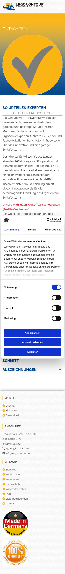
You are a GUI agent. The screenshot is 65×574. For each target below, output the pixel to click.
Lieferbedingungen (17, 498)
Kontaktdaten (13, 474)
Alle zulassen (32, 332)
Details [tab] (32, 229)
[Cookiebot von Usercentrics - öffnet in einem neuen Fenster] (46, 220)
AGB (8, 493)
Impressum (12, 479)
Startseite (11, 469)
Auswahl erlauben (32, 342)
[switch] (56, 297)
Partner (10, 503)
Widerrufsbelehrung (17, 489)
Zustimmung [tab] (11, 229)
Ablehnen (32, 351)
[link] (59, 369)
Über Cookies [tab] (53, 229)
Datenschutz (13, 484)
